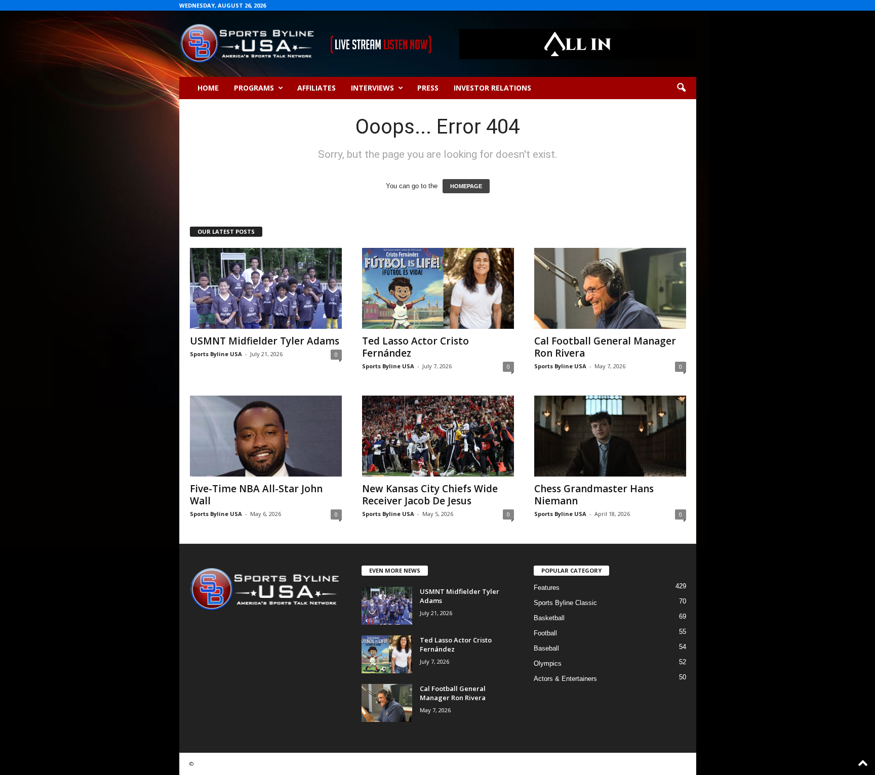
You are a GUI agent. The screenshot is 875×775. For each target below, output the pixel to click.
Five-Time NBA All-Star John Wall (256, 494)
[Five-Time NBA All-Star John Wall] (266, 436)
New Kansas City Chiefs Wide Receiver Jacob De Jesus (430, 494)
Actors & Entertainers (565, 678)
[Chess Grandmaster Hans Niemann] (610, 436)
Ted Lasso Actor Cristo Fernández (415, 347)
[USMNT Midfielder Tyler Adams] (266, 288)
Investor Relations (492, 88)
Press (428, 88)
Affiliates (316, 88)
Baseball (546, 648)
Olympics (548, 663)
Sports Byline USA (216, 354)
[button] (681, 88)
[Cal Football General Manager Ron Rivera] (610, 288)
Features (547, 587)
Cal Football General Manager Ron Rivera (605, 347)
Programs (254, 88)
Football (545, 633)
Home (208, 88)
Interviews (372, 88)
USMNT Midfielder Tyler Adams (264, 341)
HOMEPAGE (466, 186)
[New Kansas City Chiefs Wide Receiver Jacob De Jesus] (438, 436)
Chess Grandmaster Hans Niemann (594, 494)
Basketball (549, 618)
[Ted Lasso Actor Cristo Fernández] (438, 288)
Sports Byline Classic (565, 603)
